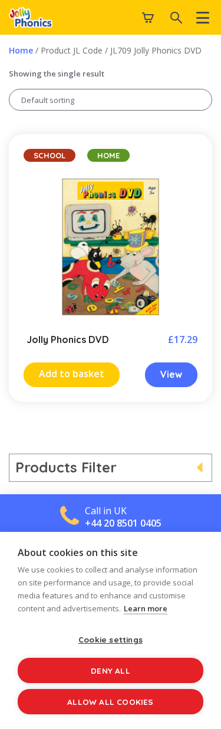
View (171, 374)
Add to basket (71, 373)
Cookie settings (110, 639)
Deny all (110, 670)
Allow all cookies (110, 702)
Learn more (145, 608)
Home (21, 50)
